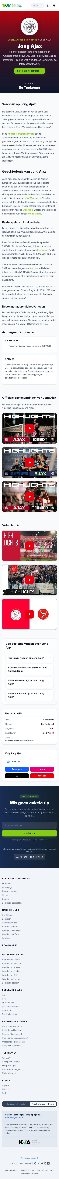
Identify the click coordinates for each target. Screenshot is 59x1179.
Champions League (11, 1061)
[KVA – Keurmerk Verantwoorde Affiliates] (29, 1142)
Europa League (9, 1065)
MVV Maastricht (33, 198)
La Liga (5, 895)
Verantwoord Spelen (29, 1173)
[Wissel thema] (47, 5)
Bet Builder (7, 915)
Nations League (9, 1073)
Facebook (17, 769)
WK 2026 (6, 1058)
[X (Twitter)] (38, 1163)
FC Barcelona (8, 1002)
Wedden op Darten (11, 959)
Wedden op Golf (9, 975)
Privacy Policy (48, 1170)
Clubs (34, 40)
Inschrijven (29, 833)
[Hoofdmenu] (54, 5)
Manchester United (10, 1006)
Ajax (32, 268)
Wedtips (6, 938)
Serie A (5, 899)
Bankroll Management (12, 1034)
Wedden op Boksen (11, 967)
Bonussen (6, 919)
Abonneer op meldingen (31, 857)
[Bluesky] (42, 1163)
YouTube (42, 776)
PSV (4, 999)
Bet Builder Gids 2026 (12, 1026)
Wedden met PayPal (11, 930)
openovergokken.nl (14, 1117)
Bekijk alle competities (12, 903)
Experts (5, 1085)
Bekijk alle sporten (10, 983)
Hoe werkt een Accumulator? (15, 1038)
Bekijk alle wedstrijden (28, 71)
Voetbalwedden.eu (18, 40)
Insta (42, 769)
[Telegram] (45, 1163)
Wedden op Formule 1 (12, 963)
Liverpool (6, 1010)
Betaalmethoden (9, 923)
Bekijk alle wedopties (12, 1045)
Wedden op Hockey (11, 971)
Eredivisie (28, 209)
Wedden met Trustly (11, 934)
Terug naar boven (28, 1158)
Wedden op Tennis (11, 979)
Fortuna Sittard (33, 213)
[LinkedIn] (48, 1163)
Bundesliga (7, 887)
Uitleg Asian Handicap (12, 1030)
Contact (5, 1089)
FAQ (4, 1093)
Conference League (11, 1069)
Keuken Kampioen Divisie (21, 133)
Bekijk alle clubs (9, 1014)
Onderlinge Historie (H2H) (14, 1042)
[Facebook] (35, 1163)
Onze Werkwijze (12, 1170)
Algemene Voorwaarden (30, 1170)
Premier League (9, 891)
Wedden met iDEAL (10, 926)
